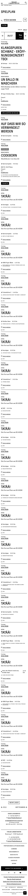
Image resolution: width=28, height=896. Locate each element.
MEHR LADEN (14, 802)
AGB (6, 887)
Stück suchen (10, 20)
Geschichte (14, 854)
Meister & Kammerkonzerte (14, 884)
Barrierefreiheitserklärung (18, 889)
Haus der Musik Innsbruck (14, 879)
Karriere (14, 849)
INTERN (14, 863)
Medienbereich (14, 851)
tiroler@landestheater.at (14, 841)
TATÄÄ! (6, 196)
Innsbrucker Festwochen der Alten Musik (14, 881)
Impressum (20, 887)
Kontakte (14, 860)
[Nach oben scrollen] (25, 893)
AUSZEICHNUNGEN (14, 857)
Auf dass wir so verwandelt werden (13, 127)
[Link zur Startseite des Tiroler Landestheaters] (14, 3)
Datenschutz (12, 887)
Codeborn (9, 155)
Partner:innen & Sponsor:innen (14, 846)
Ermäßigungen (4, 101)
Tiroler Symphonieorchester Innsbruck (14, 877)
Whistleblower (6, 889)
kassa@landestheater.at (14, 818)
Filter (4, 25)
